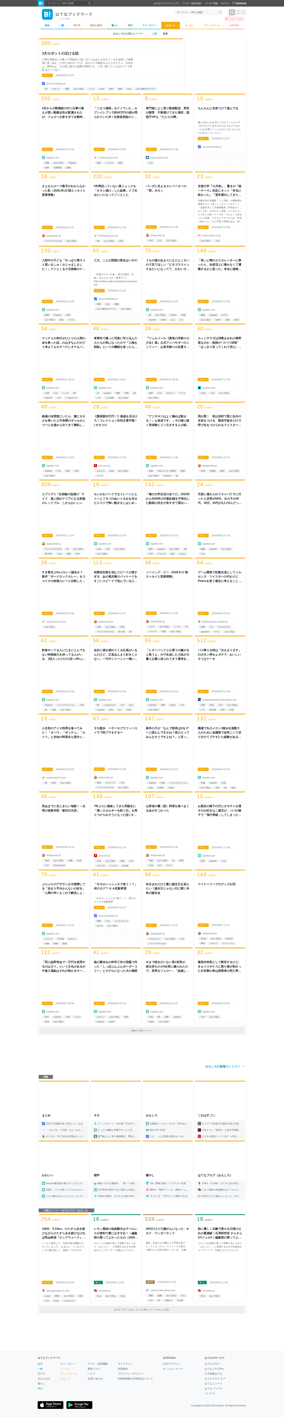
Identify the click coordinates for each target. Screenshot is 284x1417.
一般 (40, 1368)
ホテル (225, 315)
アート (182, 393)
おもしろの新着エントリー (222, 1066)
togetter (152, 320)
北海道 (213, 471)
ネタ (151, 163)
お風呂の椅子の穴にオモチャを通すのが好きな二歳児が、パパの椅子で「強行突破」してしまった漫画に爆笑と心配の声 (219, 810)
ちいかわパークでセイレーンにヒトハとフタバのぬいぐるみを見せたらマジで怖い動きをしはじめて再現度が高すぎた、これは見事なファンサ (115, 498)
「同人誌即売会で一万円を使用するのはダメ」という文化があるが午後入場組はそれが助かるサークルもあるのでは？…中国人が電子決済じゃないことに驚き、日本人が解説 (63, 966)
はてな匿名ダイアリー (146, 89)
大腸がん (169, 1300)
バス (203, 710)
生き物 (61, 939)
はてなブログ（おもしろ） (215, 1175)
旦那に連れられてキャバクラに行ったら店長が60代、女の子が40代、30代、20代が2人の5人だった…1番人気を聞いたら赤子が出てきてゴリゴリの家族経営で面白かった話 (219, 498)
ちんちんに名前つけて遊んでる (218, 108)
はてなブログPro (214, 1368)
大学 (151, 554)
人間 (47, 393)
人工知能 (110, 398)
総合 (40, 1363)
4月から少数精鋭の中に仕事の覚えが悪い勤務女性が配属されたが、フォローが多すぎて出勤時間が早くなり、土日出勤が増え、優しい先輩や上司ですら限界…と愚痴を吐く (63, 112)
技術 (99, 783)
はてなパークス (213, 1388)
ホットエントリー (173, 1368)
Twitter (112, 1022)
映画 (120, 89)
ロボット (56, 89)
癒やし (150, 1175)
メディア (153, 631)
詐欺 (122, 861)
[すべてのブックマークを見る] (64, 133)
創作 (111, 89)
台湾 (47, 860)
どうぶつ (49, 939)
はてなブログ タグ (215, 1378)
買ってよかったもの (234, 19)
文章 (231, 710)
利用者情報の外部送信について (135, 1378)
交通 (203, 705)
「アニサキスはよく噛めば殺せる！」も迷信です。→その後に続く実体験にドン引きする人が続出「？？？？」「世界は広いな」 (167, 421)
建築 (203, 315)
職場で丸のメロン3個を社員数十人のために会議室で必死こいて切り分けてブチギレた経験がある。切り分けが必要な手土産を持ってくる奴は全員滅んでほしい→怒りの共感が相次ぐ (219, 732)
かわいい (170, 393)
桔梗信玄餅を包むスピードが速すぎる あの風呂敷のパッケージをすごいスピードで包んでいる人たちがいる (115, 577)
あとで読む (79, 89)
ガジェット (111, 783)
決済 (47, 1022)
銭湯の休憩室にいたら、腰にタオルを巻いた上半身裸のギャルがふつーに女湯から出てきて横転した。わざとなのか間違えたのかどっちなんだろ (63, 421)
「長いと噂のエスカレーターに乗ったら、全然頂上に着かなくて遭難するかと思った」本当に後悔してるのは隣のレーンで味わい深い (219, 265)
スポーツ (214, 943)
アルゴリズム (224, 627)
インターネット (121, 921)
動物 (56, 944)
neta (99, 549)
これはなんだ (110, 705)
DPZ (151, 240)
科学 (126, 1017)
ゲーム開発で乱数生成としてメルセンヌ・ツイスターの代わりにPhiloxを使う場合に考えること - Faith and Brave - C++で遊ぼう (219, 577)
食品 (233, 788)
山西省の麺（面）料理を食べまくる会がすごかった (167, 808)
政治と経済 (44, 1378)
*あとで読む (102, 554)
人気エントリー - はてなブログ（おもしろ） (66, 1210)
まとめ (46, 1115)
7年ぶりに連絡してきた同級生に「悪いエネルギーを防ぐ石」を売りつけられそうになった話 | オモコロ (115, 810)
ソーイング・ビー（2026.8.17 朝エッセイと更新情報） (167, 574)
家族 (203, 549)
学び (40, 1388)
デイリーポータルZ (53, 241)
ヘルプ (91, 1373)
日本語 (161, 788)
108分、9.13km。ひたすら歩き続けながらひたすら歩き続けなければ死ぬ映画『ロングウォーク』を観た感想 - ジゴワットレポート (63, 1233)
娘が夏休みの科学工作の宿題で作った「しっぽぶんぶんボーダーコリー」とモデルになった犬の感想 (115, 966)
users (50, 43)
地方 (120, 163)
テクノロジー (67, 1363)
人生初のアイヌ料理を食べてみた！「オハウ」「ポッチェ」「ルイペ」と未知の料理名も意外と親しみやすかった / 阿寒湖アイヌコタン (63, 732)
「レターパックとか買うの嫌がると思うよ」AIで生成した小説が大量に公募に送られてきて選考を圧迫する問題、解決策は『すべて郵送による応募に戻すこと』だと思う (167, 654)
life (98, 241)
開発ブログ (94, 1368)
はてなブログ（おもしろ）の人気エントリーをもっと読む (142, 1309)
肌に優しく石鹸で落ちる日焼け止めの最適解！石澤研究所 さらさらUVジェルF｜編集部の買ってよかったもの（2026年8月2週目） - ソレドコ (220, 1233)
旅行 (151, 549)
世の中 (150, 1282)
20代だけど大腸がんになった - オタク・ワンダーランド (167, 1231)
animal (173, 315)
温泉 (228, 320)
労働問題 (58, 168)
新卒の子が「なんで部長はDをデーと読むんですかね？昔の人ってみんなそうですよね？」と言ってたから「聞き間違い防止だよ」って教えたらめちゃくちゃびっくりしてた (167, 732)
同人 (47, 1017)
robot (102, 89)
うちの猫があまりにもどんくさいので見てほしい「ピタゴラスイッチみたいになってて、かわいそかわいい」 (167, 265)
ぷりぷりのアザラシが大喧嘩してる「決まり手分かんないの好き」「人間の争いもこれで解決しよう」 (63, 888)
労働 (47, 163)
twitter (163, 320)
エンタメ (47, 1282)
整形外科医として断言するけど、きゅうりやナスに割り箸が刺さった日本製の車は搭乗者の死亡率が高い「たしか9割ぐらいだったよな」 (219, 966)
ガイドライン (125, 1363)
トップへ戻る (64, 19)
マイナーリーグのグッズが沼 (217, 884)
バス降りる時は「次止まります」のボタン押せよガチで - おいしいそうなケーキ (219, 654)
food (60, 554)
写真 (127, 393)
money (182, 554)
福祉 (62, 320)
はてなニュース (213, 1383)
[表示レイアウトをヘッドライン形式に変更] (243, 12)
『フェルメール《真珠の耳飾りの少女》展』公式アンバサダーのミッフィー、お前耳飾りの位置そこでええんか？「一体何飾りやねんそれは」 (167, 342)
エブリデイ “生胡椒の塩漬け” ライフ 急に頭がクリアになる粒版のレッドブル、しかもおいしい (63, 498)
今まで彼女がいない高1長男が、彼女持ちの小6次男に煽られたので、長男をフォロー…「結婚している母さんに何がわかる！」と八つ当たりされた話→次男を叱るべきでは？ (167, 966)
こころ (66, 393)
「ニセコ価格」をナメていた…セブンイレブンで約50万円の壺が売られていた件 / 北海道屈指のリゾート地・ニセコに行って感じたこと (116, 112)
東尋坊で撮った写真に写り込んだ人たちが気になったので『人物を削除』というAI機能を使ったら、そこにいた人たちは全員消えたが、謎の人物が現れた (115, 342)
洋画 (81, 1296)
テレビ (152, 627)
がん (183, 1295)
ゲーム (100, 476)
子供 (151, 1017)
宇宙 (203, 471)
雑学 (183, 471)
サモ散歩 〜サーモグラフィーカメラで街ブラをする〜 (115, 730)
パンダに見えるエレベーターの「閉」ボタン (166, 188)
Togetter (72, 163)
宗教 (70, 860)
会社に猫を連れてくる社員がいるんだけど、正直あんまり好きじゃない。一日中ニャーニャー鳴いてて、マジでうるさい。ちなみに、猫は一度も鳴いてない (115, 654)
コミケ (78, 1017)
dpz (159, 865)
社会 (77, 471)
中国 (151, 860)
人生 (59, 398)
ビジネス (110, 163)
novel (56, 1301)
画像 (118, 393)
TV (186, 627)
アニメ (92, 89)
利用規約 (123, 1368)
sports (203, 939)
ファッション (228, 943)
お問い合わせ (95, 1378)
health (180, 1300)
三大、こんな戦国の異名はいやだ (115, 260)
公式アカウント (171, 1363)
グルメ (169, 865)
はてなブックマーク (49, 1357)
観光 (99, 163)
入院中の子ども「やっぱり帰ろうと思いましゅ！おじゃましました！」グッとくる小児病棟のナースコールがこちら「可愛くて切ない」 (63, 265)
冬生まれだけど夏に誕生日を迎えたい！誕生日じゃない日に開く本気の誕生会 (167, 888)
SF (46, 89)
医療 (47, 315)
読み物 (213, 710)
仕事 (47, 168)
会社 (111, 710)
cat (181, 320)
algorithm (205, 632)
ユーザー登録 (211, 3)
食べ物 (121, 632)
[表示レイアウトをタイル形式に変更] (232, 12)
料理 (69, 554)
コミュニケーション (66, 705)
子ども (71, 320)
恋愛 (167, 1017)
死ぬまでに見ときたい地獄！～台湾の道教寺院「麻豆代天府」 (63, 808)
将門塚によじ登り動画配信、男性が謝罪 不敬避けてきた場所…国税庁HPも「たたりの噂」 (167, 112)
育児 (68, 315)
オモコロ (101, 866)
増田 (67, 89)
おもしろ (47, 75)
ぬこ (173, 320)
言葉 (163, 783)
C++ (211, 627)
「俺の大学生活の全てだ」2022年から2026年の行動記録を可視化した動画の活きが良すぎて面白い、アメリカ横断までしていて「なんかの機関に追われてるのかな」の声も (168, 498)
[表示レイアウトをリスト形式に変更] (238, 12)
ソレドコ (210, 1393)
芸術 (151, 393)
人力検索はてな (213, 1373)
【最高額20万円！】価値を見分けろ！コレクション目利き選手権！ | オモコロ (116, 421)
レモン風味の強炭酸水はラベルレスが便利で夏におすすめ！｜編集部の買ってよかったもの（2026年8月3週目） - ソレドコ (116, 1233)
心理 (222, 710)
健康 (160, 1295)
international (59, 865)
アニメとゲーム (69, 1373)
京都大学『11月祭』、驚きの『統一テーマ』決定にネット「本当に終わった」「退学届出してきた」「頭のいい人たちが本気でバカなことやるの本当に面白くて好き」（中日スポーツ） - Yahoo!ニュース (220, 190)
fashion (229, 939)
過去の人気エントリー (142, 1030)
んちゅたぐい (155, 939)
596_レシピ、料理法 (167, 471)
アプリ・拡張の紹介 (192, 3)
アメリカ (162, 554)
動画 (65, 944)
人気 (154, 33)
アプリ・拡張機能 (98, 1363)
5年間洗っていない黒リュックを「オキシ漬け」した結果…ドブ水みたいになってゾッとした (115, 190)
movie (47, 1296)
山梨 (99, 627)
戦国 (117, 304)
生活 (121, 241)
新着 (165, 33)
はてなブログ (212, 1363)
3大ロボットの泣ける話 (60, 53)
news (203, 393)
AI (98, 393)
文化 (224, 783)
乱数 (203, 627)
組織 (69, 168)
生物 (183, 315)
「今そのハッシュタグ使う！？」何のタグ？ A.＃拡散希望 (115, 886)
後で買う (49, 554)
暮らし (98, 1282)
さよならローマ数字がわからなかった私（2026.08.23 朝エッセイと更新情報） (64, 190)
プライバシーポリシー (130, 1373)
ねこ (120, 710)
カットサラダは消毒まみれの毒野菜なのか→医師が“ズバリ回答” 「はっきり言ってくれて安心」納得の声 (219, 342)
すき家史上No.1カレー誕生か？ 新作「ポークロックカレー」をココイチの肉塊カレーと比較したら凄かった (63, 577)
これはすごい (71, 398)
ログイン (225, 3)
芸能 (164, 631)
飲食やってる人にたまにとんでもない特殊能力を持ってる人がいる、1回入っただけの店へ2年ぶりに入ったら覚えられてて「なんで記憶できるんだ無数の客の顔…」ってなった (64, 654)
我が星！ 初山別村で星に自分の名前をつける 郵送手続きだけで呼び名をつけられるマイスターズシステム (219, 421)
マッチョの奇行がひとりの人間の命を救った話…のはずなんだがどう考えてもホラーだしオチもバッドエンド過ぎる (63, 342)
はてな (100, 926)
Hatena (220, 1405)
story (129, 89)
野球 (203, 943)
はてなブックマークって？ (167, 3)
